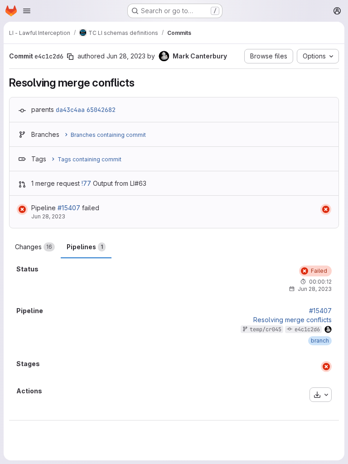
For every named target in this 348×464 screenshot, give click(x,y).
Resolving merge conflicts (292, 320)
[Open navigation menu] (26, 11)
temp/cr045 (265, 329)
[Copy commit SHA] (70, 56)
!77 (86, 183)
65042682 (101, 110)
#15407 (69, 208)
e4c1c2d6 (307, 329)
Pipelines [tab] (85, 247)
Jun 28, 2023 (125, 56)
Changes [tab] (33, 247)
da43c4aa (70, 110)
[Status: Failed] (22, 209)
